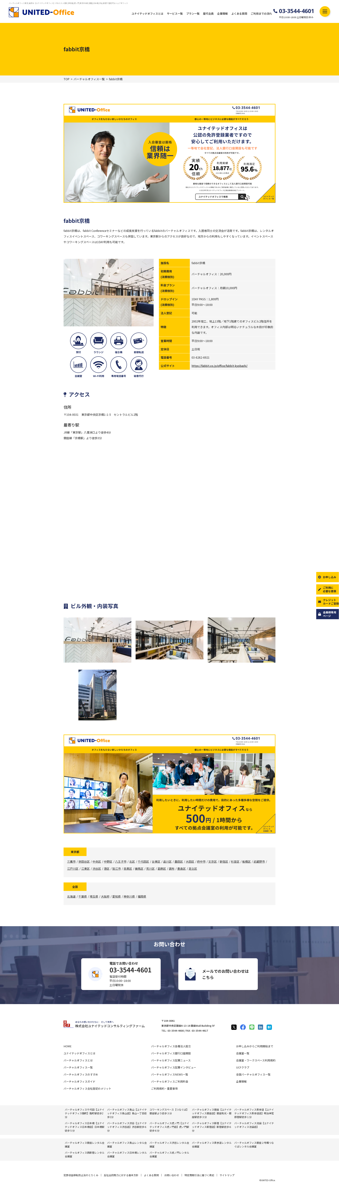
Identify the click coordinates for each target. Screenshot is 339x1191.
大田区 (190, 861)
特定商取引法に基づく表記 (199, 1175)
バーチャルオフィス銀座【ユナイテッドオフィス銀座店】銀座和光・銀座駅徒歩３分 (211, 1113)
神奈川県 (129, 896)
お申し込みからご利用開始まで (254, 1046)
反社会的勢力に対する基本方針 (121, 1175)
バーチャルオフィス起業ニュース (171, 1060)
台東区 (156, 861)
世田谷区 (84, 861)
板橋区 (246, 861)
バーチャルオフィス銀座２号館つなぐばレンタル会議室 (254, 1144)
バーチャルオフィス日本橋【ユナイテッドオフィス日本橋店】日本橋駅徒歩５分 (84, 1126)
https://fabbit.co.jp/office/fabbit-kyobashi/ (220, 366)
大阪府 (105, 896)
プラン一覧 (193, 13)
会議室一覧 (242, 1053)
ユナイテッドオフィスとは (147, 13)
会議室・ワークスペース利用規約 (255, 1060)
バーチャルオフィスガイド (79, 1081)
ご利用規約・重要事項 (164, 1088)
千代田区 (143, 861)
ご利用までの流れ (261, 13)
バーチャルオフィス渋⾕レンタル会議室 (169, 1144)
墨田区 (178, 861)
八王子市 (120, 861)
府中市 (201, 861)
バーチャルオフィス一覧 (89, 79)
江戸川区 (72, 868)
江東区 (85, 868)
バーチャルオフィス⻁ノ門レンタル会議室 (169, 1154)
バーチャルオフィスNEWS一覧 (169, 1074)
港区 (106, 868)
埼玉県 (94, 896)
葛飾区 (161, 868)
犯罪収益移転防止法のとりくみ (81, 1175)
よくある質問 (239, 13)
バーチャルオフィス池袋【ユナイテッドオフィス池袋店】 (254, 1125)
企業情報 (222, 13)
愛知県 (116, 896)
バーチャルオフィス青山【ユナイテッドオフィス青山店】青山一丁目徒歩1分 (127, 1113)
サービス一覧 (175, 13)
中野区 (108, 861)
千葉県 (82, 896)
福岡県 (142, 896)
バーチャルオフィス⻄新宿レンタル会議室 (84, 1154)
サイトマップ (227, 1175)
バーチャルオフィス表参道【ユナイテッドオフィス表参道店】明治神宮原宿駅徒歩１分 (254, 1113)
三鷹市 (71, 861)
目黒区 (128, 868)
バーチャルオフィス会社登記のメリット (87, 1088)
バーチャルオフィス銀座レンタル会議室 (84, 1144)
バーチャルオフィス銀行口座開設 (171, 1053)
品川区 (167, 861)
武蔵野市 (259, 861)
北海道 (71, 896)
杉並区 (235, 861)
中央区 (97, 861)
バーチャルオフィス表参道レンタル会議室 (211, 1144)
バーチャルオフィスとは (78, 1060)
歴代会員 (208, 13)
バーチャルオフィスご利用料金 (169, 1081)
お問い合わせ (171, 1175)
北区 (132, 861)
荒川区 (150, 868)
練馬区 (139, 868)
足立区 (193, 868)
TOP (66, 79)
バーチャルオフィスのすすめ (81, 1074)
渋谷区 (97, 868)
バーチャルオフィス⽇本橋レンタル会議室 (127, 1154)
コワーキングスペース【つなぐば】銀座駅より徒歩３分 (169, 1111)
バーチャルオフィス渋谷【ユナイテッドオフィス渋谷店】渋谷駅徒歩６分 (127, 1126)
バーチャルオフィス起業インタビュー (173, 1067)
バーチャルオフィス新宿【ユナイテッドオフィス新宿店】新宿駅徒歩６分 (211, 1126)
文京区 (212, 861)
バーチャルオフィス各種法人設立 (171, 1046)
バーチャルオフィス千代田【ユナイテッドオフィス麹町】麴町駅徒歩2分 (84, 1113)
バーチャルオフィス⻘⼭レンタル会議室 (127, 1144)
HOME (68, 1046)
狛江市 (116, 868)
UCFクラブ (242, 1067)
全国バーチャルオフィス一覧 (253, 1074)
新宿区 (224, 861)
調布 (171, 868)
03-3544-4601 (296, 11)
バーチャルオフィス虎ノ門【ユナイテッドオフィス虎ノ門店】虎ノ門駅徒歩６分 (169, 1126)
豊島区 (181, 868)
